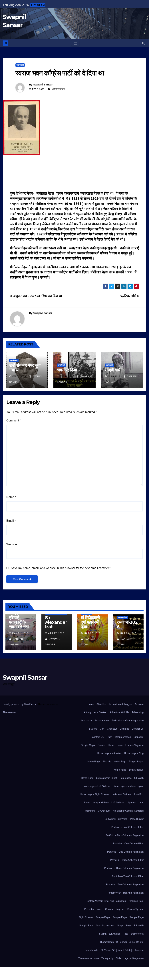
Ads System (100, 712)
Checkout (112, 728)
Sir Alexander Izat (56, 622)
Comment (13, 420)
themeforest (137, 933)
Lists (141, 802)
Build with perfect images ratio (128, 720)
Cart (102, 728)
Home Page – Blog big (99, 761)
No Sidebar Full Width (115, 819)
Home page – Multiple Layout (128, 786)
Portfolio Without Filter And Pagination (106, 901)
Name (11, 497)
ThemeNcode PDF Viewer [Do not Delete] (122, 942)
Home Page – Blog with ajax (129, 761)
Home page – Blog (134, 753)
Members (90, 810)
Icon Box (139, 794)
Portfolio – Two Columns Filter (128, 876)
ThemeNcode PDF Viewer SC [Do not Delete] (108, 950)
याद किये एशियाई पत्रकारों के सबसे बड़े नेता (19, 619)
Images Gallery (101, 802)
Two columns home (88, 958)
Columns (124, 728)
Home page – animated (109, 753)
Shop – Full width (134, 925)
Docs (109, 737)
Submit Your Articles (109, 933)
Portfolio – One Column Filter (128, 843)
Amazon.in (86, 720)
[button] (143, 43)
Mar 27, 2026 (92, 633)
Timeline (139, 950)
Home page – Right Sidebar (94, 794)
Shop (120, 925)
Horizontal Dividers (121, 794)
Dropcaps (139, 737)
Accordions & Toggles (120, 704)
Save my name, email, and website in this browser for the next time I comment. (61, 568)
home (120, 745)
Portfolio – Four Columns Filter (127, 827)
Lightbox (131, 802)
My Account (104, 810)
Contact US (98, 737)
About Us (101, 704)
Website (11, 544)
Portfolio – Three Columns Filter (127, 860)
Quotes (109, 909)
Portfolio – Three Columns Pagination (124, 868)
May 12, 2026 (20, 633)
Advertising (138, 712)
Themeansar (9, 712)
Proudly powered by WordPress (20, 704)
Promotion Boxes (93, 909)
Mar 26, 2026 (128, 633)
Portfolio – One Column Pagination (125, 851)
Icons (87, 802)
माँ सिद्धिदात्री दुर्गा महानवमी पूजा (90, 622)
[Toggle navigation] (75, 43)
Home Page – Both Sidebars (129, 769)
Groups (101, 745)
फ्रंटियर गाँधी (128, 296)
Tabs (125, 933)
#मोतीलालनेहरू (58, 89)
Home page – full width (132, 778)
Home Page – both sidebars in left (99, 778)
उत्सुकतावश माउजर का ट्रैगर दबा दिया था (37, 296)
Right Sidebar (86, 917)
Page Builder (137, 819)
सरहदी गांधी (113, 369)
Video (119, 958)
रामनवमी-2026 (127, 624)
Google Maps (88, 745)
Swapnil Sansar (43, 84)
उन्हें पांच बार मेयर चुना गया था (24, 367)
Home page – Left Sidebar (96, 786)
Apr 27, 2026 (56, 633)
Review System (135, 909)
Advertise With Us (119, 712)
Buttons (93, 728)
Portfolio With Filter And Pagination (125, 892)
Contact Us (138, 728)
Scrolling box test (105, 925)
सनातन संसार (122, 617)
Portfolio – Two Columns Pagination (125, 884)
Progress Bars (136, 901)
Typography (107, 958)
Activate (139, 704)
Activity (87, 712)
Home (91, 704)
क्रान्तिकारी (20, 65)
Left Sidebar (117, 802)
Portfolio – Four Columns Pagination (125, 835)
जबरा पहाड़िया (67, 369)
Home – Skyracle (134, 745)
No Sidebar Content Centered (128, 810)
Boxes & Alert (101, 720)
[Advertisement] (74, 174)
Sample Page (103, 917)
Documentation (123, 737)
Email (11, 520)
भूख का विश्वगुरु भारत (134, 958)
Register (120, 909)
